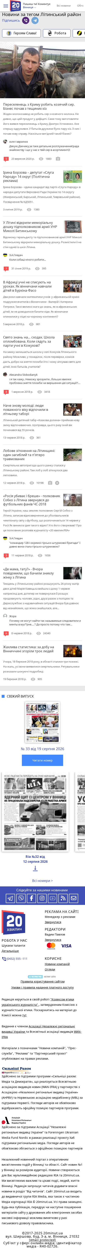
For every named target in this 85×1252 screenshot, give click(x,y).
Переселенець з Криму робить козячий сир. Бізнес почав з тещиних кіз (39, 106)
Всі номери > (42, 880)
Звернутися (53, 922)
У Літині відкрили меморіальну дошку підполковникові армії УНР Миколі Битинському (30, 226)
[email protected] (42, 1240)
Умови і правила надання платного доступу (42, 987)
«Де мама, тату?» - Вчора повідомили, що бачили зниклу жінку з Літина (28, 573)
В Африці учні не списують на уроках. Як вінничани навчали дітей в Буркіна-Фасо (27, 286)
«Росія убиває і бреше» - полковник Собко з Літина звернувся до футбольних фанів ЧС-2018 (31, 500)
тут (24, 1015)
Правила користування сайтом (43, 981)
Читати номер (42, 760)
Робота (60, 33)
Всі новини (64, 5)
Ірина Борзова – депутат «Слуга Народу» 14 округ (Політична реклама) (28, 176)
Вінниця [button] (28, 7)
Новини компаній (57, 964)
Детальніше (10, 951)
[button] (6, 5)
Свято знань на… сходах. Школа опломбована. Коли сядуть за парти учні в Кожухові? (29, 341)
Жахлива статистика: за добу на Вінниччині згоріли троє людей (28, 649)
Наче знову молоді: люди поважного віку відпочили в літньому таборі (25, 409)
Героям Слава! (25, 33)
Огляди (50, 969)
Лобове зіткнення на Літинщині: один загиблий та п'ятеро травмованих (29, 454)
